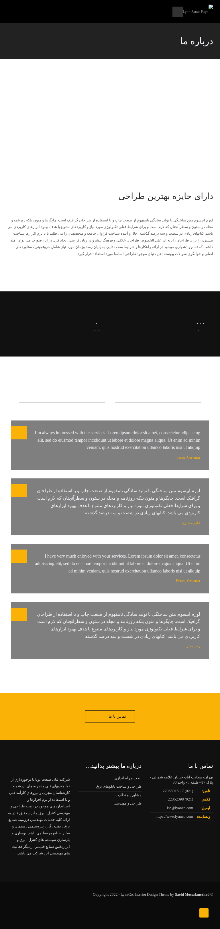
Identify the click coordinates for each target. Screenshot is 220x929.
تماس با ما (117, 716)
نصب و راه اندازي (128, 778)
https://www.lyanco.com (174, 816)
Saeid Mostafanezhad (192, 894)
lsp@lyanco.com (180, 808)
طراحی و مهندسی (127, 803)
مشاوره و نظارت (128, 795)
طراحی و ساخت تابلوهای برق (119, 786)
